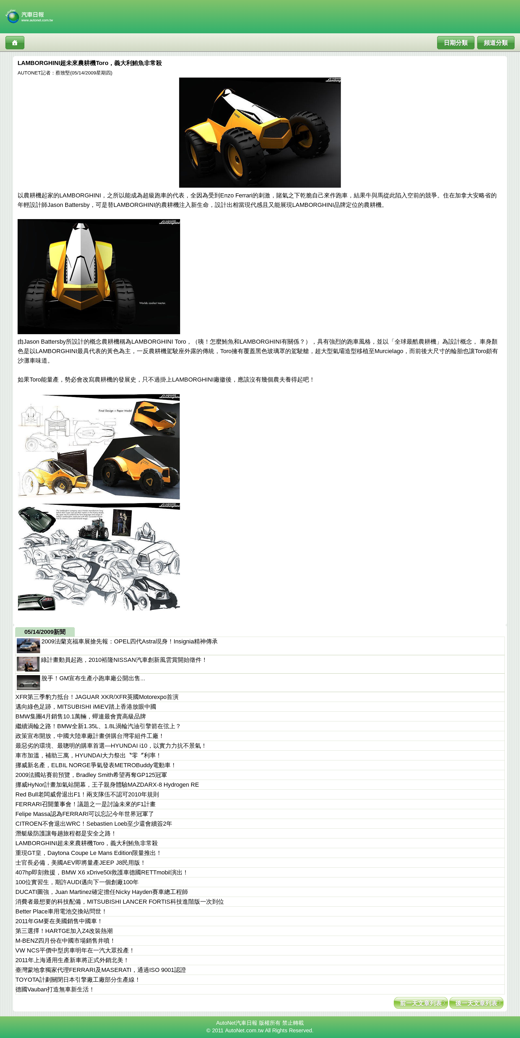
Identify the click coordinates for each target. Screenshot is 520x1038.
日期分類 (456, 42)
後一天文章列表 (476, 1003)
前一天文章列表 (421, 1003)
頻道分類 (496, 42)
